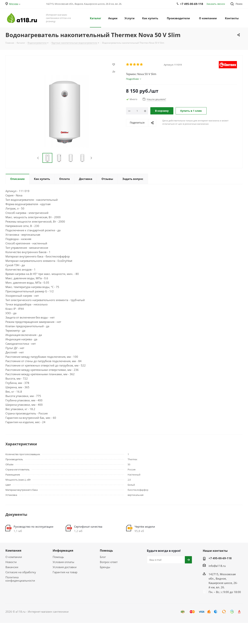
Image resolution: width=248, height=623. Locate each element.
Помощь (58, 557)
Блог (103, 557)
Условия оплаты (63, 562)
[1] (127, 64)
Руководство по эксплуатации (33, 526)
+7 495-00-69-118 (220, 558)
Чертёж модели (145, 526)
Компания (13, 551)
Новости (11, 562)
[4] (138, 64)
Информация (63, 551)
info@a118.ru (217, 566)
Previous (38, 158)
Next (91, 158)
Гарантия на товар (65, 572)
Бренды (105, 567)
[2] (131, 64)
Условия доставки (65, 567)
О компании (13, 557)
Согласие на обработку (20, 572)
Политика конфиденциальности (20, 578)
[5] (141, 64)
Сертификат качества (88, 526)
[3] (134, 64)
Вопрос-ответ (109, 562)
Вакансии (11, 567)
